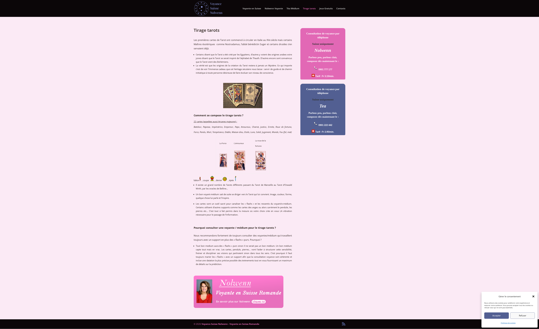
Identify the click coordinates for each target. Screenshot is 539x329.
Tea (322, 105)
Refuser (522, 315)
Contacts (340, 8)
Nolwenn (322, 50)
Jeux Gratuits (326, 8)
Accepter (496, 315)
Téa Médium (293, 8)
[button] (533, 296)
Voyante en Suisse (252, 8)
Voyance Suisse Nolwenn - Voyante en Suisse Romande (230, 324)
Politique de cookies (508, 323)
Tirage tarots (309, 8)
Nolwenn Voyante (274, 8)
